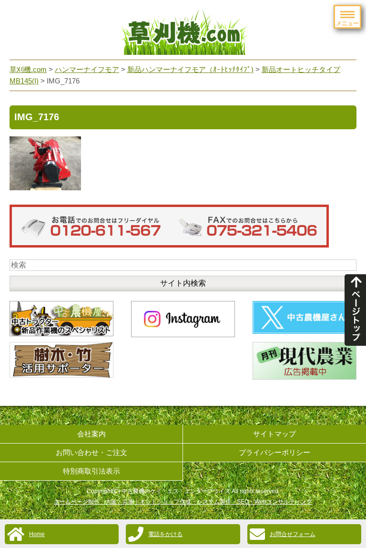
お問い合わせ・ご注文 (91, 452)
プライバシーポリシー (274, 452)
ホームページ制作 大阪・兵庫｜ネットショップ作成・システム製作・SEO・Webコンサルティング (183, 501)
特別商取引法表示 (91, 471)
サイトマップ (274, 434)
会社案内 (91, 434)
